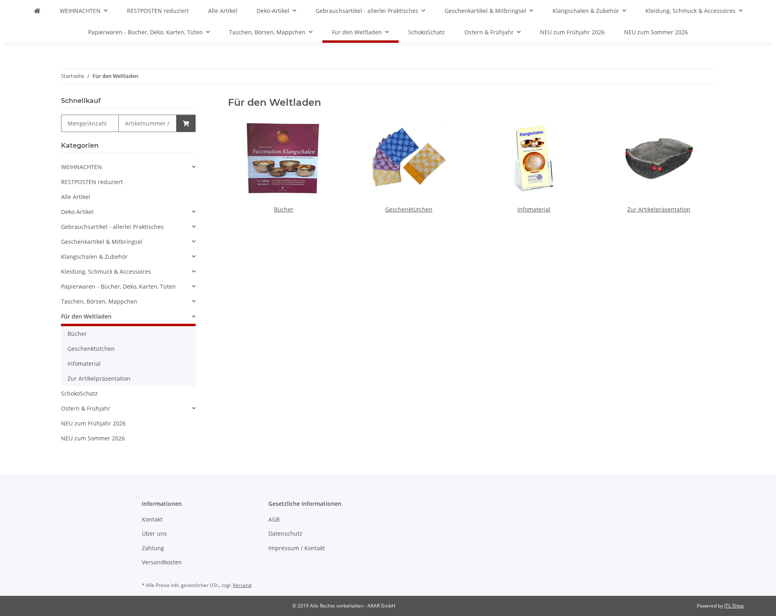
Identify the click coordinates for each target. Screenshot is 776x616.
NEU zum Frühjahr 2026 (93, 423)
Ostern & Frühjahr (85, 408)
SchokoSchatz (79, 393)
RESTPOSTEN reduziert (92, 182)
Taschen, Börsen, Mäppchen (99, 301)
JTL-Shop (734, 605)
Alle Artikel (75, 197)
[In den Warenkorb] (186, 123)
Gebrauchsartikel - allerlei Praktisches (112, 226)
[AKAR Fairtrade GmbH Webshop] (37, 10)
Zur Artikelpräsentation (658, 209)
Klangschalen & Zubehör (94, 256)
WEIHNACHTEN (81, 167)
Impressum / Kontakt (296, 548)
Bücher (283, 209)
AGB (274, 519)
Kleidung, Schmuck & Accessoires (106, 271)
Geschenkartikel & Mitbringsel (102, 241)
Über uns (154, 533)
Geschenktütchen (408, 209)
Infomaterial (533, 209)
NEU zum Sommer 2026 (93, 438)
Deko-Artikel (77, 212)
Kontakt (152, 519)
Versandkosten (162, 562)
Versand (242, 585)
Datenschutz (285, 533)
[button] (128, 166)
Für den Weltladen (86, 316)
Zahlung (153, 548)
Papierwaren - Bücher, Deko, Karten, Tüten (118, 286)
